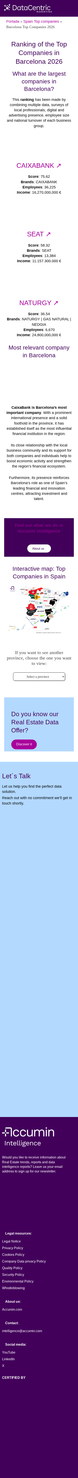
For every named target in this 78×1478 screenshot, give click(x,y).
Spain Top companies (41, 21)
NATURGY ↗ (39, 303)
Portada (12, 21)
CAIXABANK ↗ (39, 165)
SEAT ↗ (39, 234)
